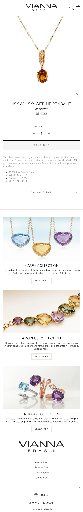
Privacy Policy (42, 472)
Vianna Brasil (41, 462)
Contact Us (41, 477)
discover (41, 356)
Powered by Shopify (41, 509)
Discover (41, 280)
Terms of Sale (41, 467)
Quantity (41, 127)
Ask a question (41, 192)
